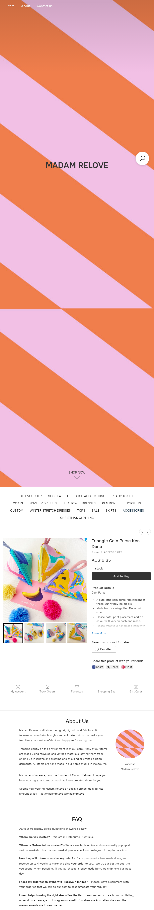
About (25, 6)
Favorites (77, 691)
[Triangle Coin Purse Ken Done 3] (77, 633)
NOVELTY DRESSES (43, 503)
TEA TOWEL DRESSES (80, 503)
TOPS (81, 510)
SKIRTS (111, 510)
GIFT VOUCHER (31, 496)
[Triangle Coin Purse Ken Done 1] (34, 633)
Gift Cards (136, 691)
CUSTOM (16, 510)
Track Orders (48, 691)
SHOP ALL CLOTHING (90, 496)
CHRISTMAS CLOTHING (77, 518)
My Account (18, 691)
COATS (18, 503)
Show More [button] (99, 633)
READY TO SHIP (123, 496)
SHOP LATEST (58, 496)
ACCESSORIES (133, 510)
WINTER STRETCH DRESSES (50, 510)
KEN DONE (109, 503)
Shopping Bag (107, 691)
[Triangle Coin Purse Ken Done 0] (13, 633)
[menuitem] (142, 532)
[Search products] (142, 158)
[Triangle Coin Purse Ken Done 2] (56, 633)
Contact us (45, 6)
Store (10, 6)
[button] (104, 649)
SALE (95, 510)
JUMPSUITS (132, 503)
